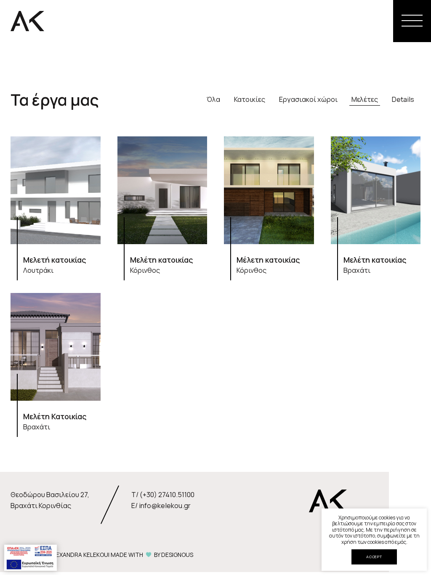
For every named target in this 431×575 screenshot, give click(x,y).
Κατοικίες (249, 99)
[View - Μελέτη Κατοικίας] (56, 363)
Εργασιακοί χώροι (308, 99)
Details (403, 99)
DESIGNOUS (177, 555)
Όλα (213, 99)
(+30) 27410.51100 (167, 494)
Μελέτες (364, 99)
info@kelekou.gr (165, 505)
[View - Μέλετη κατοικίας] (269, 206)
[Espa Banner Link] (30, 557)
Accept (374, 556)
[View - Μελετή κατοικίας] (56, 206)
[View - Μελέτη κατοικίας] (162, 206)
